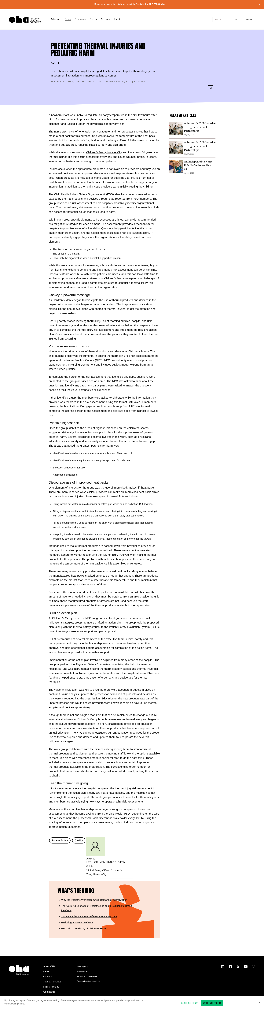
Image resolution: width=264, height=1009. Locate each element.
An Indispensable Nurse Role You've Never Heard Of (198, 165)
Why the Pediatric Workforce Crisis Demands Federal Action (94, 900)
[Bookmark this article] (210, 88)
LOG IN (249, 19)
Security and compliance (86, 976)
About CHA (49, 966)
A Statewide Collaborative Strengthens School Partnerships (199, 127)
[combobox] (223, 19)
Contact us (49, 991)
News (68, 19)
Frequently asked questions (88, 981)
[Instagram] (222, 966)
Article (56, 63)
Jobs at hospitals (52, 981)
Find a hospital (51, 986)
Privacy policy (82, 966)
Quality (79, 840)
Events (93, 19)
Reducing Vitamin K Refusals (77, 922)
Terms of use (81, 971)
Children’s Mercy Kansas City (104, 152)
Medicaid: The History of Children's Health (84, 928)
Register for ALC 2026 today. (151, 4)
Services (105, 19)
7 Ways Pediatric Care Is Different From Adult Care (89, 916)
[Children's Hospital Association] (19, 970)
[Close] (260, 1002)
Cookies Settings (189, 1002)
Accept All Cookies (212, 1002)
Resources (80, 19)
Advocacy (56, 19)
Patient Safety (60, 840)
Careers (47, 976)
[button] (236, 19)
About (117, 19)
